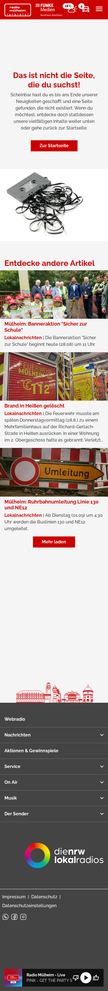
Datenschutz (44, 896)
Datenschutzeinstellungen (29, 905)
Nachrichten (17, 735)
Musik (10, 798)
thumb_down (76, 977)
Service (12, 766)
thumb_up (95, 977)
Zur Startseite (54, 145)
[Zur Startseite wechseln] (17, 10)
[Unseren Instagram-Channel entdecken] (23, 917)
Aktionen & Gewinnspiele (31, 750)
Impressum (14, 896)
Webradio (14, 719)
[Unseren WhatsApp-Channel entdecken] (5, 917)
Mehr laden (54, 541)
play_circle (85, 977)
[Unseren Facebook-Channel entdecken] (14, 917)
